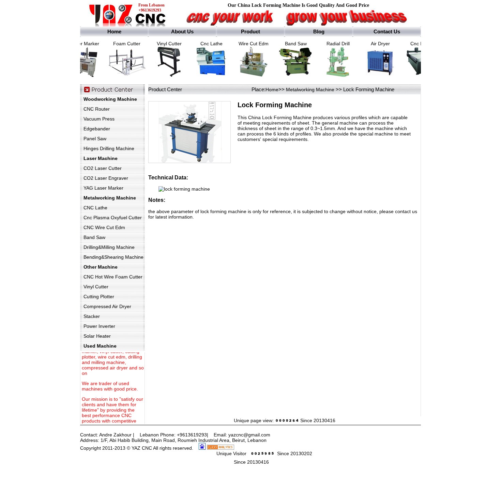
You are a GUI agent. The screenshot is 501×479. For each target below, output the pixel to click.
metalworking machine (310, 89)
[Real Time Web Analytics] (220, 448)
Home (271, 89)
